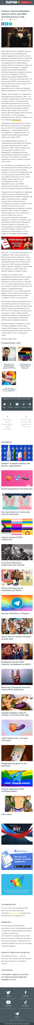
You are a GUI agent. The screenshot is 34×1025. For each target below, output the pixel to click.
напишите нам (15, 913)
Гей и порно (6, 814)
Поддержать (25, 2)
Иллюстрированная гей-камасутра (16, 489)
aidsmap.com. (16, 120)
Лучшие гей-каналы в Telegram (15, 613)
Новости (15, 19)
